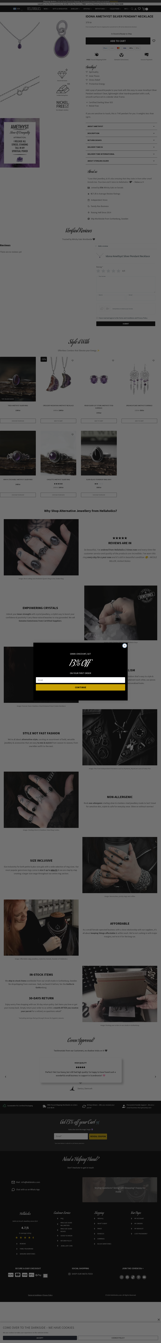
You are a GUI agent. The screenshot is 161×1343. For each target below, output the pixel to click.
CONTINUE (80, 687)
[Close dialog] (125, 646)
